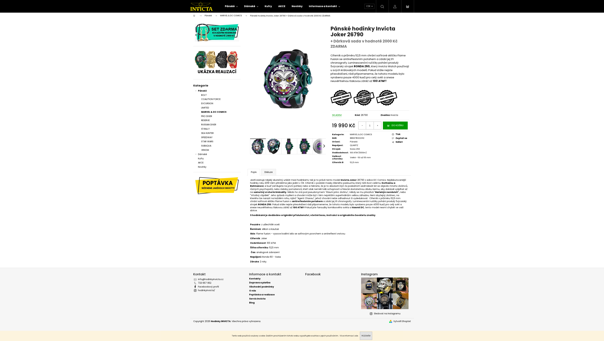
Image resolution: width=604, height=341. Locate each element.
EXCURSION (207, 103)
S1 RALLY (205, 128)
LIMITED (205, 107)
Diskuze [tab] (268, 172)
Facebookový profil (208, 286)
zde (356, 335)
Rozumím (366, 335)
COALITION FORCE (211, 99)
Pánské (202, 90)
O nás (252, 291)
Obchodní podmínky (261, 287)
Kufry (201, 158)
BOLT (204, 95)
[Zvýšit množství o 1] (377, 125)
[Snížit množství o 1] (362, 125)
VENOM (205, 150)
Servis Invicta (257, 299)
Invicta (394, 115)
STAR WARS (207, 141)
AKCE (201, 162)
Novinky (202, 166)
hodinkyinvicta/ (206, 290)
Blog (252, 303)
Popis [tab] (254, 172)
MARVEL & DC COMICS (213, 112)
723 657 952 (204, 282)
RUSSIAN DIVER (208, 124)
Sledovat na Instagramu (387, 313)
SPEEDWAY (207, 137)
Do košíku (397, 125)
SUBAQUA (206, 145)
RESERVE (205, 120)
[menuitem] (231, 6)
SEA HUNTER (207, 133)
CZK (368, 6)
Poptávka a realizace (262, 294)
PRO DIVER (206, 116)
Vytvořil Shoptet (402, 321)
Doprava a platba (259, 282)
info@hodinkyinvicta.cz (210, 279)
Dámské (202, 154)
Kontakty (255, 279)
